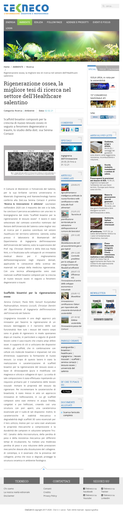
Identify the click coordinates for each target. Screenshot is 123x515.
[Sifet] (103, 116)
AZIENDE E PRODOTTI (77, 22)
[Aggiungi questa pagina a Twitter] (72, 129)
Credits (47, 492)
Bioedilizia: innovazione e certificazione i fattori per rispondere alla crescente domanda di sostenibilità (71, 305)
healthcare (66, 353)
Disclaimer (9, 495)
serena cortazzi (68, 362)
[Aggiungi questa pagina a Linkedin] (77, 129)
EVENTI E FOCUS (101, 22)
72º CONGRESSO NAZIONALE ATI (98, 96)
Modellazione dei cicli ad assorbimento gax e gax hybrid (71, 246)
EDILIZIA (38, 22)
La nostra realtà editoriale (17, 492)
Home (7, 66)
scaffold (75, 359)
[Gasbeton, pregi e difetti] (96, 147)
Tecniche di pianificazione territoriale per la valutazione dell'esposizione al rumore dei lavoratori (71, 223)
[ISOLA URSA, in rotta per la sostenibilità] (103, 86)
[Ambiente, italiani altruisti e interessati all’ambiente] (96, 223)
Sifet (92, 113)
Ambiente (29, 110)
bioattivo (65, 350)
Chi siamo (9, 488)
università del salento (68, 370)
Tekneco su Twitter (108, 490)
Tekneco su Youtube (90, 497)
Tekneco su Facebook (90, 490)
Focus (103, 69)
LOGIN (9, 28)
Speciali (92, 69)
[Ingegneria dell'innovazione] (71, 148)
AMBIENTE (24, 22)
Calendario (113, 69)
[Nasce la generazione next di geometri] (96, 200)
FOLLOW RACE (54, 22)
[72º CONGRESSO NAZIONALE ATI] (103, 103)
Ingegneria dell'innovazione (69, 157)
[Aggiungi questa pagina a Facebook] (67, 129)
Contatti (47, 488)
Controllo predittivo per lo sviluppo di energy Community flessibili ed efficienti (70, 262)
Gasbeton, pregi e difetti (109, 143)
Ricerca (30, 66)
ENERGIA (10, 22)
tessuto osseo (68, 365)
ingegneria (66, 356)
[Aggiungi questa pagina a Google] (63, 129)
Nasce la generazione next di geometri (110, 198)
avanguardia (67, 347)
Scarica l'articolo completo (71, 414)
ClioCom (28, 510)
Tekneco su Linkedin (108, 497)
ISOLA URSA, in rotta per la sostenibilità (102, 79)
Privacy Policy (50, 495)
